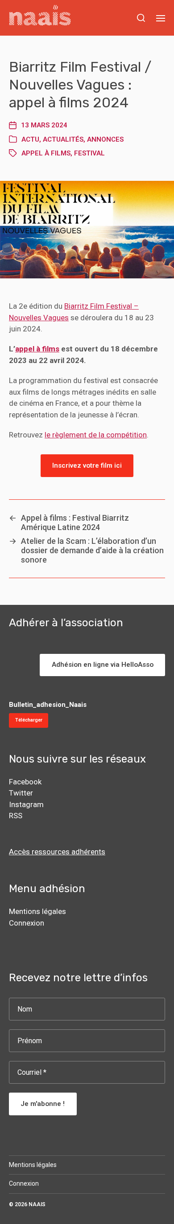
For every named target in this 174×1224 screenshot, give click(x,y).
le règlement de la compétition (96, 434)
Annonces (105, 139)
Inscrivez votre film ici (87, 465)
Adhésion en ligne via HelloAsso (102, 665)
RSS (15, 815)
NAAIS (37, 1204)
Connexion (26, 922)
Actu (30, 139)
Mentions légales (37, 911)
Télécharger (28, 720)
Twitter (21, 792)
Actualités (63, 139)
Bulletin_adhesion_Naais (48, 705)
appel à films (45, 153)
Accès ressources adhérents (57, 851)
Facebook (25, 781)
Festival (89, 153)
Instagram (26, 804)
